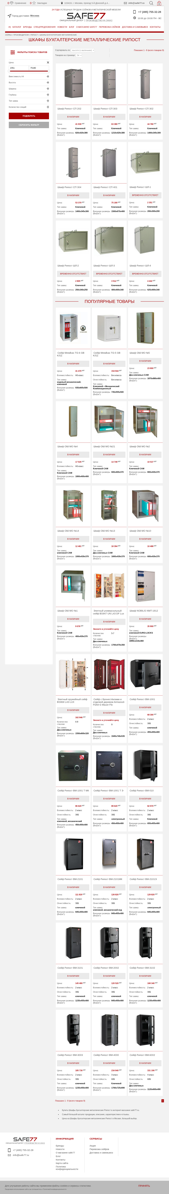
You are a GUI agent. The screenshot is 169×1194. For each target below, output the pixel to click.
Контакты (60, 1160)
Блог (71, 27)
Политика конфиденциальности (67, 1167)
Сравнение (17, 3)
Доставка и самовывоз (101, 1152)
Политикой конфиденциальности (54, 1189)
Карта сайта (62, 1163)
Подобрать (29, 116)
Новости (62, 27)
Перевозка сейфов (99, 1149)
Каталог (16, 27)
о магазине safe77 (86, 27)
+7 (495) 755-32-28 (149, 11)
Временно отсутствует (145, 195)
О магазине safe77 (65, 1152)
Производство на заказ (99, 20)
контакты (155, 27)
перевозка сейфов (109, 27)
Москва (34, 15)
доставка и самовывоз (135, 27)
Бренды (27, 27)
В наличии (73, 117)
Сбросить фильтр (29, 125)
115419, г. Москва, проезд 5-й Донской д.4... (87, 3)
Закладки (38, 3)
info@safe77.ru (136, 3)
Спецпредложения (45, 27)
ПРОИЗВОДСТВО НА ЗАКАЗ (35, 1143)
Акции (93, 1146)
